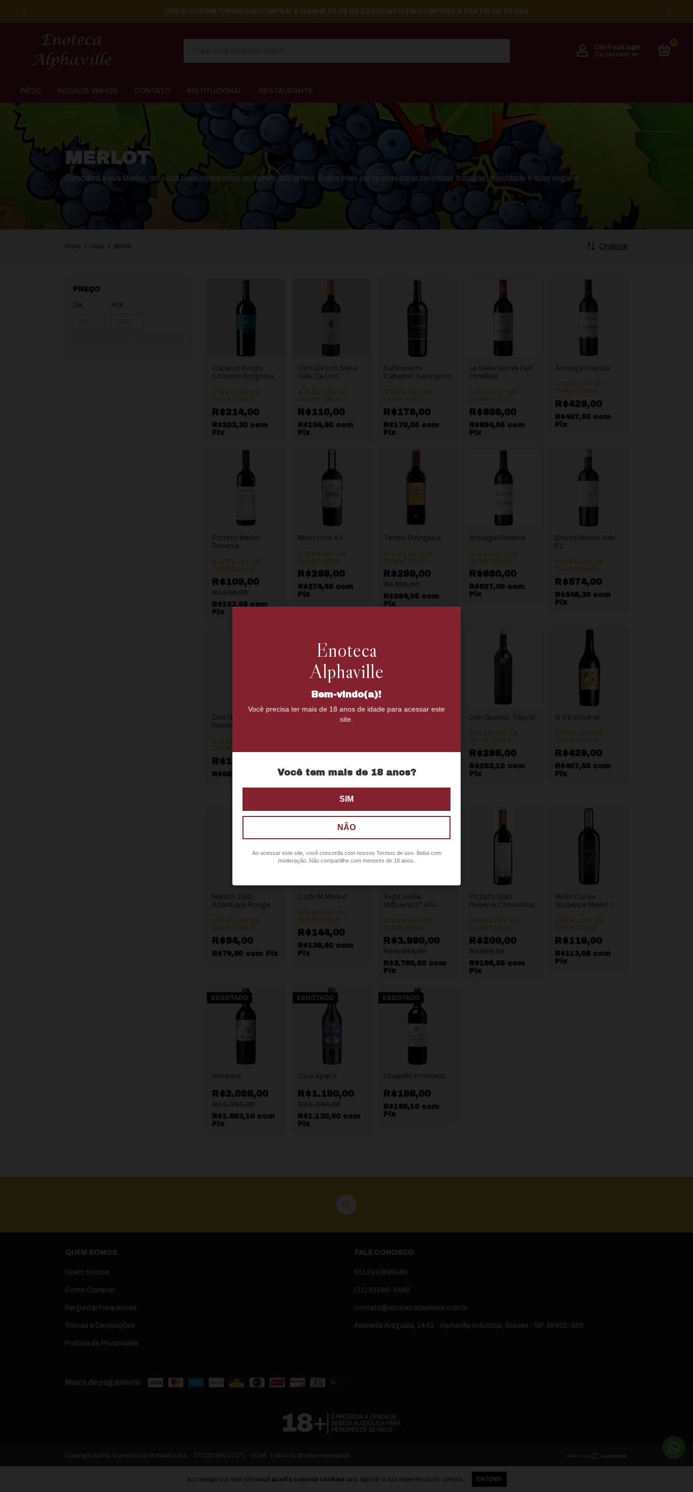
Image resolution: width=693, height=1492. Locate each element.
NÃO (346, 827)
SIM (346, 799)
